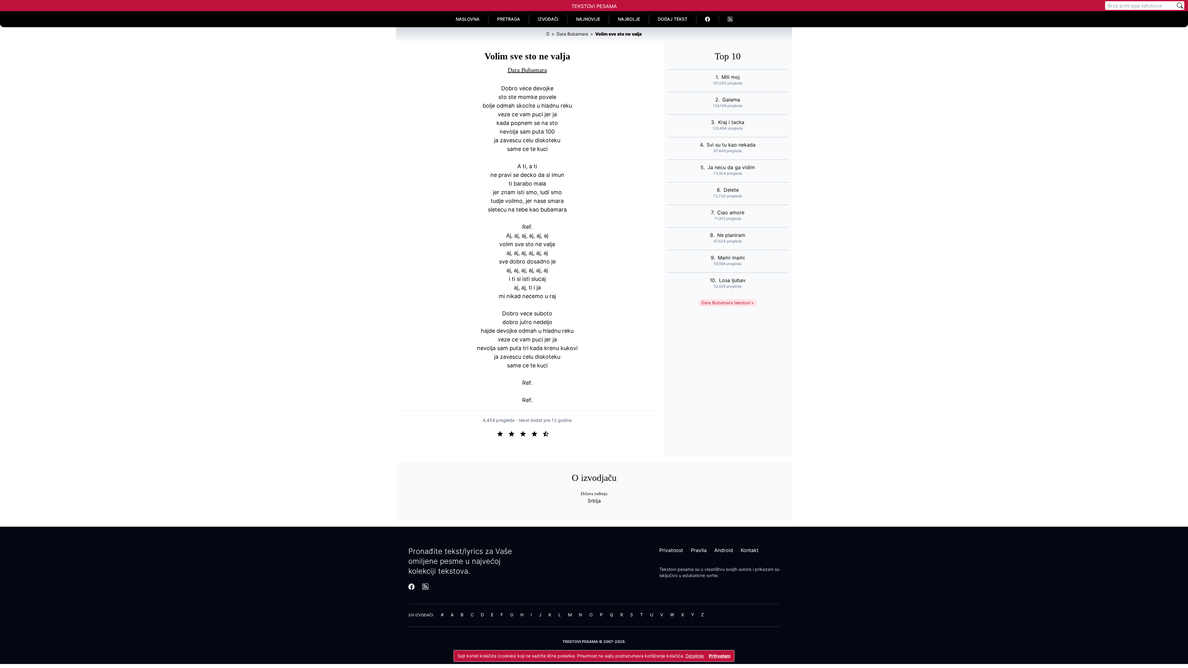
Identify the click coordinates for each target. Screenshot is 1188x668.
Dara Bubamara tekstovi (725, 302)
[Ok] (525, 433)
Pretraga (508, 19)
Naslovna (468, 19)
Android (723, 550)
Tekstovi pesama (676, 569)
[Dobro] (537, 433)
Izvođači (548, 19)
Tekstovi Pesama (594, 6)
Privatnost (671, 550)
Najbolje (629, 19)
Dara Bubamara (527, 69)
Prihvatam (719, 655)
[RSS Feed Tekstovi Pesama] (730, 19)
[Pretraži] (1180, 5)
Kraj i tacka (731, 122)
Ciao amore (730, 212)
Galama (731, 99)
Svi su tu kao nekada (731, 145)
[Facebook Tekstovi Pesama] (707, 19)
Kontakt (750, 550)
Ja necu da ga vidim (731, 167)
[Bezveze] (514, 433)
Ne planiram (731, 235)
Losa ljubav (732, 280)
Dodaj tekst (672, 19)
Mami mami (731, 258)
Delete (731, 190)
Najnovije (588, 19)
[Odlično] (548, 433)
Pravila (699, 550)
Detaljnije (695, 655)
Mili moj (730, 77)
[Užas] (502, 433)
